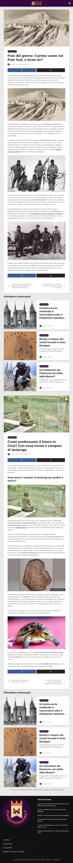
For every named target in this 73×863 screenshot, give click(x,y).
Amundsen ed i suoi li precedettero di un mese (46, 213)
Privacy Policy (7, 844)
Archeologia (12, 51)
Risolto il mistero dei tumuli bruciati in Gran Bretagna (52, 342)
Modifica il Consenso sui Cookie (13, 851)
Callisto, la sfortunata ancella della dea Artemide (53, 815)
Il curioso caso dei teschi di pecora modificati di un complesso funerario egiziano (36, 790)
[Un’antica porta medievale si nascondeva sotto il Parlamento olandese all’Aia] (20, 314)
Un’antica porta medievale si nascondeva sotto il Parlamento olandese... (52, 313)
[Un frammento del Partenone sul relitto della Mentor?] (20, 376)
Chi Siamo (6, 840)
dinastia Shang (21, 527)
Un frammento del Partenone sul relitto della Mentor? (51, 373)
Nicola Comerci (14, 64)
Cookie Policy (7, 847)
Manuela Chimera (47, 326)
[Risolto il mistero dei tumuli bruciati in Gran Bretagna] (20, 345)
